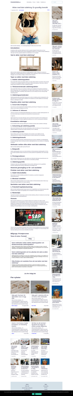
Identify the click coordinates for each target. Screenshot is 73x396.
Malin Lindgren (14, 305)
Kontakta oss (43, 2)
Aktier (48, 9)
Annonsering (29, 2)
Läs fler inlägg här (30, 273)
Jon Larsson (21, 10)
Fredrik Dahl (34, 333)
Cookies (37, 2)
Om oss (34, 2)
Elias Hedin (34, 305)
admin (13, 333)
